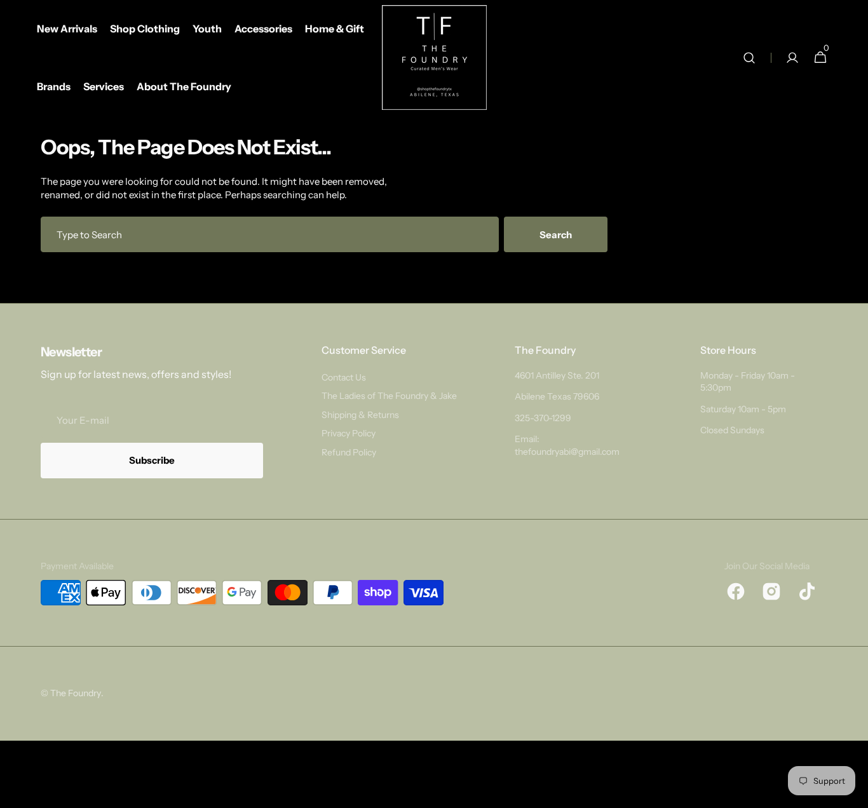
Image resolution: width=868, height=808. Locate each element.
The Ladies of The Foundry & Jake (389, 395)
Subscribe (152, 460)
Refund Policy (349, 452)
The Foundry (75, 693)
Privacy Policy (349, 433)
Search (555, 235)
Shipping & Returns (360, 415)
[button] (749, 57)
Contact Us (344, 377)
